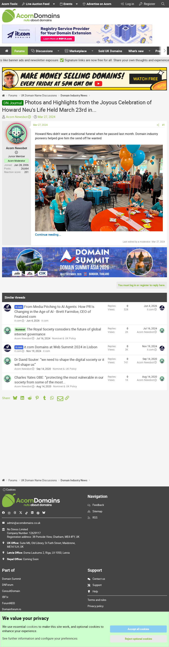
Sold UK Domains (110, 51)
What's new (136, 51)
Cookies (11, 489)
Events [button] (67, 4)
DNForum (7, 585)
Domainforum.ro (11, 609)
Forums (19, 51)
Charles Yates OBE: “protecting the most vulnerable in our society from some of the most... (58, 380)
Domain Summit (11, 579)
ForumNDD (8, 603)
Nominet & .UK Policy (64, 338)
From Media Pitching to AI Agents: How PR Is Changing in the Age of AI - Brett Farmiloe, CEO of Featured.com (54, 311)
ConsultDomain (11, 591)
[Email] (59, 398)
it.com (17, 320)
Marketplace (78, 51)
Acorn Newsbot (16, 117)
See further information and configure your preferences (39, 638)
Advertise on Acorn (99, 4)
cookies (32, 626)
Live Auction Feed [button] (37, 4)
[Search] (163, 4)
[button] (58, 51)
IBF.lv (5, 597)
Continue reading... (48, 234)
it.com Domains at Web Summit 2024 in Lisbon (60, 347)
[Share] (158, 124)
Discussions (44, 51)
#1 (163, 124)
